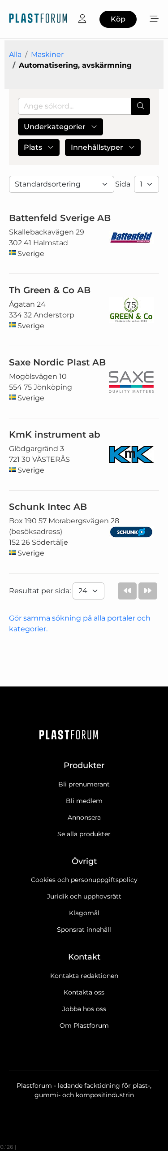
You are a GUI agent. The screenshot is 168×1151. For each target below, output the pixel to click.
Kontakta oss (84, 992)
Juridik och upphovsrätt (84, 896)
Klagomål (84, 913)
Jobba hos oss (84, 1009)
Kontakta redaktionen (84, 976)
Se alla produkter (84, 834)
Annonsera (84, 817)
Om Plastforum (84, 1025)
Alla (15, 54)
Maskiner (47, 54)
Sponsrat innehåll (84, 929)
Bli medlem (84, 801)
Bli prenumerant (84, 784)
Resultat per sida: (41, 590)
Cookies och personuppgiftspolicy (84, 880)
